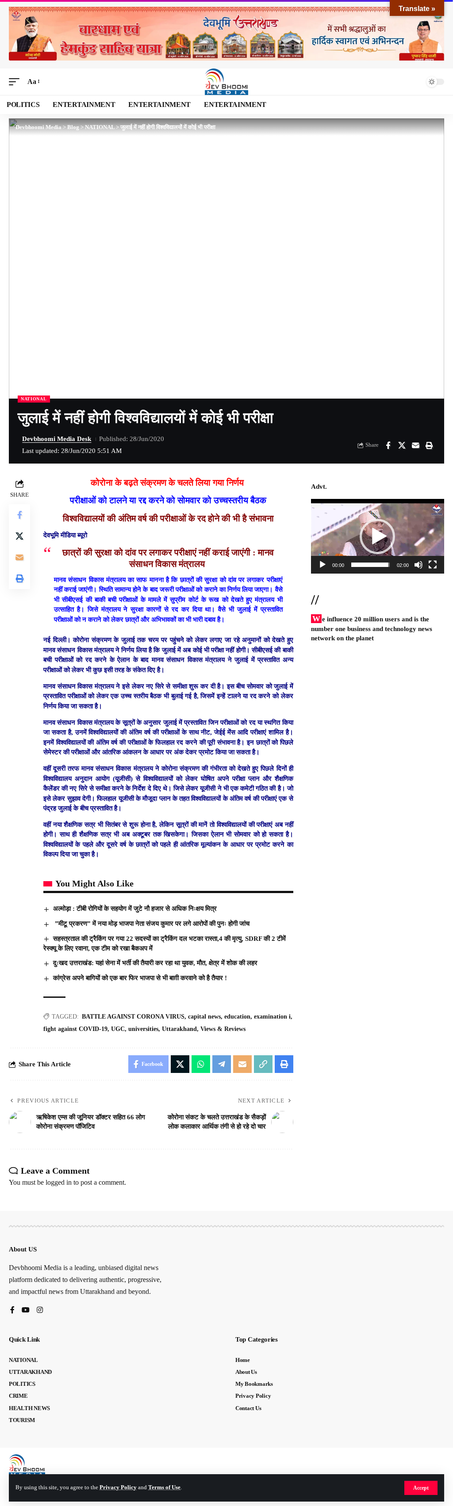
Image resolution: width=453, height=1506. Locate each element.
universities (143, 1029)
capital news (204, 1016)
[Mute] (418, 564)
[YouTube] (25, 1310)
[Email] (415, 445)
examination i (272, 1016)
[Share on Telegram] (221, 1064)
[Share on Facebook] (388, 445)
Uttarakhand (179, 1029)
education (237, 1016)
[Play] (322, 564)
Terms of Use (164, 1487)
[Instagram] (39, 1310)
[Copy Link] (263, 1064)
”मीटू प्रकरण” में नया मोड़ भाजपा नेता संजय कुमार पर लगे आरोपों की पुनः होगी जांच (151, 923)
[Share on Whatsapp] (201, 1064)
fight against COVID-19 (75, 1029)
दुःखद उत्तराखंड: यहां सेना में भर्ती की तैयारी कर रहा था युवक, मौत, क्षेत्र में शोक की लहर (155, 962)
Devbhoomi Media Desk (56, 438)
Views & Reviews (223, 1029)
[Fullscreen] (432, 564)
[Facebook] (12, 1310)
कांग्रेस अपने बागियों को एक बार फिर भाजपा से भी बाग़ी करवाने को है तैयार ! (140, 977)
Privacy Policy (118, 1487)
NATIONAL (34, 398)
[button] (421, 1488)
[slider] (370, 565)
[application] (377, 536)
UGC (118, 1029)
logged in (59, 1182)
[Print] (429, 445)
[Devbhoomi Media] (226, 81)
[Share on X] (401, 445)
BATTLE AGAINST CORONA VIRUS (133, 1016)
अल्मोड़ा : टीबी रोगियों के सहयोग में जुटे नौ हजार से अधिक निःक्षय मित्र (135, 908)
